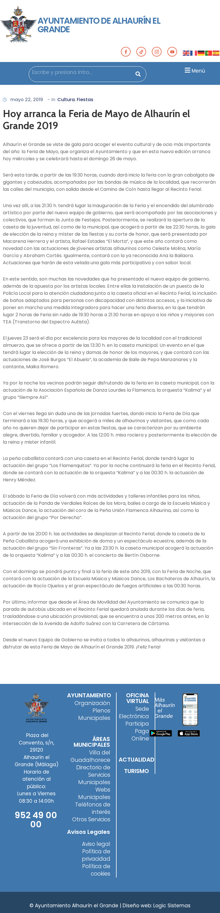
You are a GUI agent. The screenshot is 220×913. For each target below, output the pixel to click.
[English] (186, 52)
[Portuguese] (209, 52)
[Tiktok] (141, 52)
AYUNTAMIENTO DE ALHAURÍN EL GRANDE (99, 25)
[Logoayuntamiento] (19, 25)
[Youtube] (172, 52)
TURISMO (136, 771)
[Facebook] (126, 52)
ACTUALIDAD (136, 760)
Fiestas (85, 99)
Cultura (66, 99)
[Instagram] (157, 52)
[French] (194, 52)
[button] (194, 70)
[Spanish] (216, 52)
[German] (201, 52)
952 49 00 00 (36, 819)
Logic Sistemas (171, 905)
